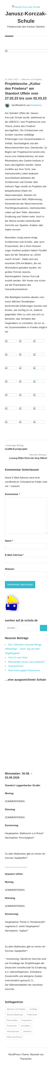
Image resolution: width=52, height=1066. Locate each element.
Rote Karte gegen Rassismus (24, 670)
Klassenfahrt (12, 1020)
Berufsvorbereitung (15, 1015)
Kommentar (12, 494)
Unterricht (27, 1031)
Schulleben (25, 1026)
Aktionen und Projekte (32, 79)
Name (9, 540)
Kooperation (27, 1020)
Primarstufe (12, 1026)
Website (9, 569)
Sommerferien (15, 666)
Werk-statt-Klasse (14, 1037)
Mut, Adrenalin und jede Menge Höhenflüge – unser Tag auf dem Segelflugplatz (23, 649)
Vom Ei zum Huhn (18, 657)
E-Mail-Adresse (14, 555)
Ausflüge (33, 1009)
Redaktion (36, 105)
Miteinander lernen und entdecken (26, 662)
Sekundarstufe (13, 1031)
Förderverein (32, 1015)
